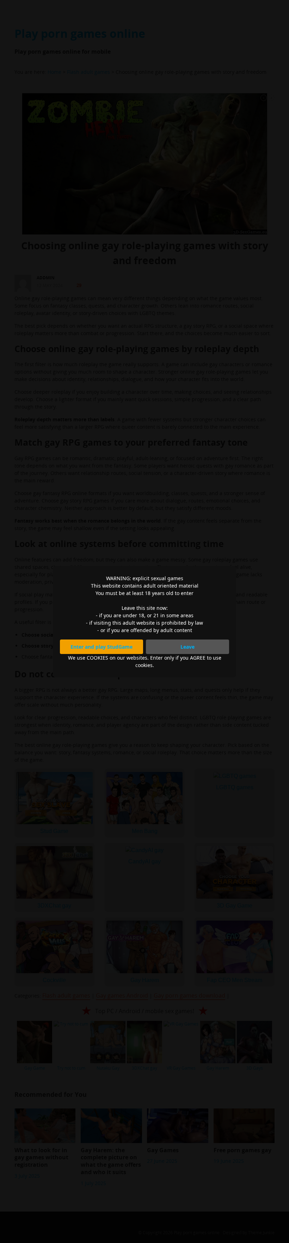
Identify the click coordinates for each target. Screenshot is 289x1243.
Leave (187, 646)
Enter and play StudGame (101, 646)
